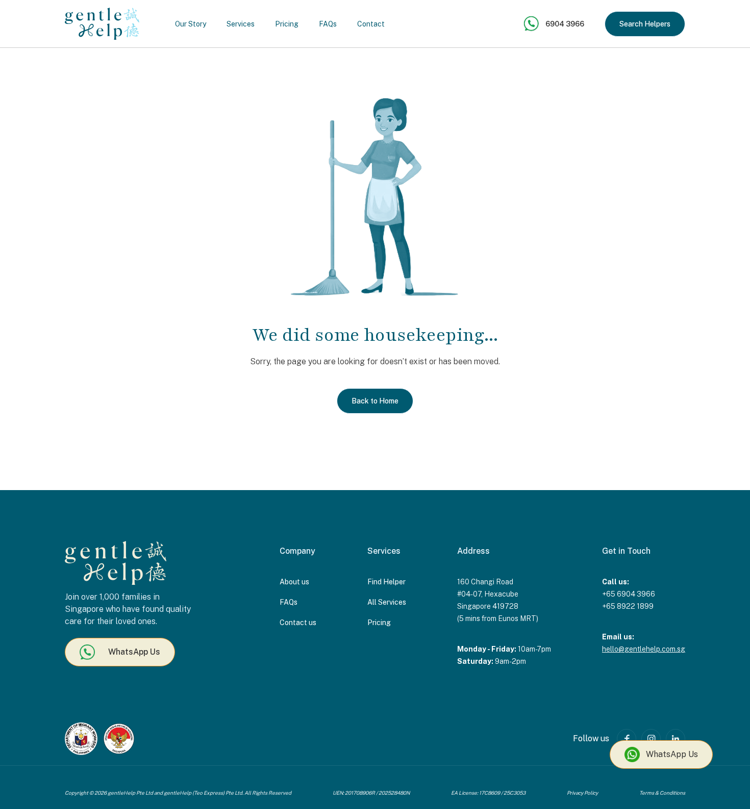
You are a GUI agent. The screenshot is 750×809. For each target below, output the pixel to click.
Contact (371, 24)
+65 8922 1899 (628, 606)
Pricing (286, 24)
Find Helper (386, 582)
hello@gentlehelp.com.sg (643, 649)
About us (294, 582)
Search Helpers (644, 24)
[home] (102, 24)
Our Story (190, 24)
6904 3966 (564, 24)
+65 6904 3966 (628, 594)
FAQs (328, 24)
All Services (386, 602)
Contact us (298, 622)
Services (241, 24)
